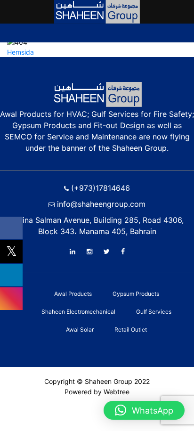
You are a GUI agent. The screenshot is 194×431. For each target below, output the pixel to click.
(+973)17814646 (99, 188)
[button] (144, 410)
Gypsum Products (136, 293)
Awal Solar (80, 329)
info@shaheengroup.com (100, 204)
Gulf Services (153, 311)
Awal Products (73, 293)
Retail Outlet (130, 329)
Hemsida (20, 52)
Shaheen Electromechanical (78, 311)
